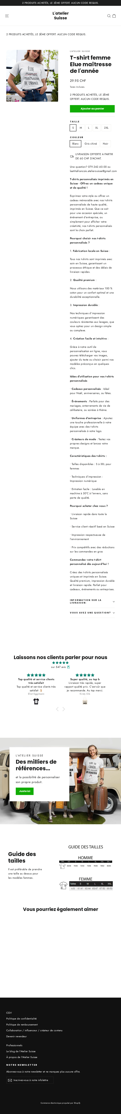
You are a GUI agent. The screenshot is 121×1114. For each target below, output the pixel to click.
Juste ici (24, 791)
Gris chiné (91, 144)
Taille (75, 121)
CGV (9, 1013)
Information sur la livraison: (86, 601)
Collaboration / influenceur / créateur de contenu (34, 1030)
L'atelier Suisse (60, 16)
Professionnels (14, 1045)
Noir (105, 144)
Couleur (77, 137)
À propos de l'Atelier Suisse (21, 1057)
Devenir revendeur (16, 1036)
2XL (106, 128)
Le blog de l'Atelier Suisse (20, 1051)
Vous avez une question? (90, 612)
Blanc (75, 144)
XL (96, 128)
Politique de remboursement (22, 1024)
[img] (60, 663)
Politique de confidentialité (21, 1018)
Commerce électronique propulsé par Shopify (60, 1103)
